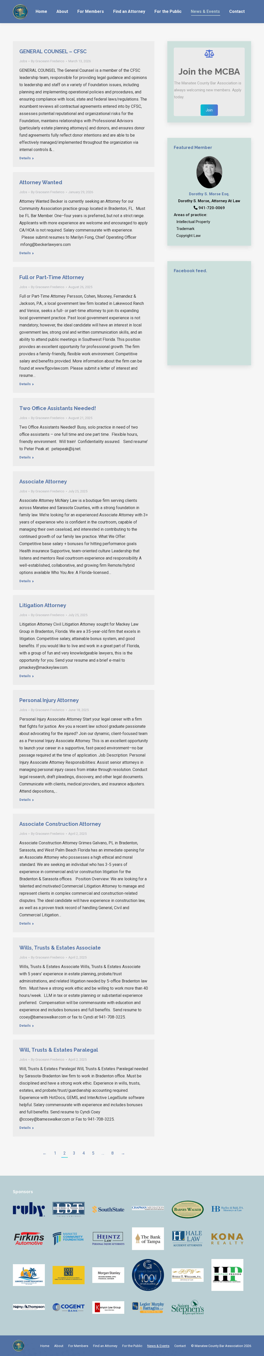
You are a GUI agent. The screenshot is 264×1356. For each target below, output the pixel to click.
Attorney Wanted (40, 182)
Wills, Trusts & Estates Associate (60, 948)
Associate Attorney (43, 481)
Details (25, 158)
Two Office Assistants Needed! (57, 408)
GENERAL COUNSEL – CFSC (53, 51)
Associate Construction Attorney (60, 824)
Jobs (23, 61)
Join (209, 110)
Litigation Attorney (42, 605)
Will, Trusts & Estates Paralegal (58, 1050)
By (47, 61)
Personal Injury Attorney (49, 700)
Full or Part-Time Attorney (51, 277)
